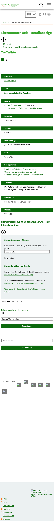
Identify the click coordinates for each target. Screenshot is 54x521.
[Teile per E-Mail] (48, 385)
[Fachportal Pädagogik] (10, 5)
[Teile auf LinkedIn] (40, 385)
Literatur (6, 22)
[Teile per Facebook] (19, 385)
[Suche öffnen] (41, 5)
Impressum (7, 512)
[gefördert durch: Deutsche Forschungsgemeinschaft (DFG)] (42, 493)
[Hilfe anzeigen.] (3, 39)
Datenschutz (8, 516)
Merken (7, 301)
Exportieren (27, 326)
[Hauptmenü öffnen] (49, 5)
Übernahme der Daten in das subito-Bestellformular (23, 283)
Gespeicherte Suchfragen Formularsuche (20, 47)
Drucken (18, 301)
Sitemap (6, 519)
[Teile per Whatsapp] (33, 385)
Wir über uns (8, 506)
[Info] (2, 313)
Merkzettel (8, 44)
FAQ (5, 499)
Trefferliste (8, 52)
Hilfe (5, 502)
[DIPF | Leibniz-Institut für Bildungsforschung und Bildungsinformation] (45, 14)
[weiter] (6, 59)
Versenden (27, 348)
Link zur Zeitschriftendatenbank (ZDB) (18, 275)
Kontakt (6, 509)
